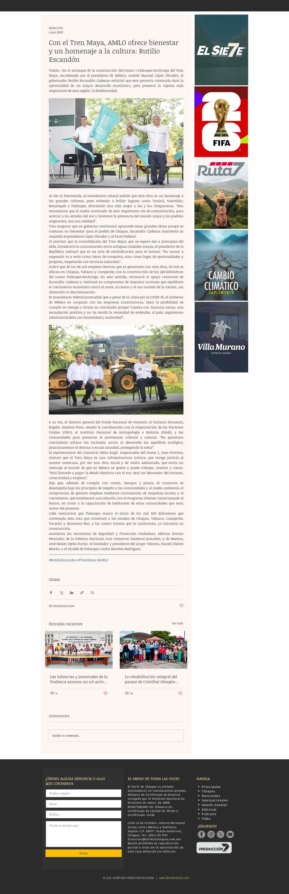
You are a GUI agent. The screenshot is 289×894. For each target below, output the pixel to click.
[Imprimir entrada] (92, 593)
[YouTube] (230, 834)
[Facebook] (201, 834)
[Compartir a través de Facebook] (51, 593)
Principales (211, 787)
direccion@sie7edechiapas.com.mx (154, 839)
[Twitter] (220, 834)
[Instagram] (211, 834)
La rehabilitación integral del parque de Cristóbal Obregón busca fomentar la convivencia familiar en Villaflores (152, 679)
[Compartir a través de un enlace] (82, 593)
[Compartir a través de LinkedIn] (72, 593)
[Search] (243, 5)
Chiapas (54, 579)
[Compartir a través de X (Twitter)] (61, 593)
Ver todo (177, 623)
